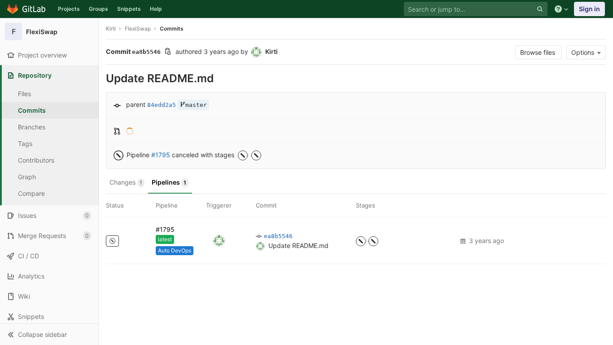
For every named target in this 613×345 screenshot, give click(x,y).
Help (156, 8)
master (196, 105)
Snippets (129, 8)
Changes (125, 182)
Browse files (538, 52)
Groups (98, 8)
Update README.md (298, 245)
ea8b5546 (278, 236)
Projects (69, 8)
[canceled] (112, 241)
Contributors (36, 160)
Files (24, 93)
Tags (25, 143)
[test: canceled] (373, 241)
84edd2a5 (161, 105)
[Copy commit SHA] (168, 52)
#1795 (160, 155)
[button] (49, 334)
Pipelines (169, 182)
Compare (31, 193)
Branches (31, 127)
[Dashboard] (27, 9)
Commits (32, 110)
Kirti (111, 28)
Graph (27, 177)
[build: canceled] (361, 241)
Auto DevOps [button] (174, 250)
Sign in (589, 9)
